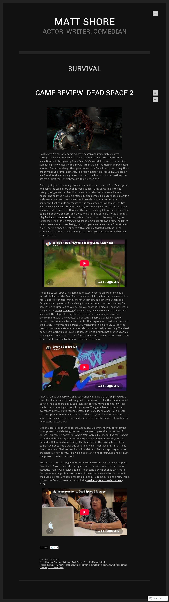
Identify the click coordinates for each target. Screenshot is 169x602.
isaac (67, 565)
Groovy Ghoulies (64, 310)
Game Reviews (54, 562)
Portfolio (87, 562)
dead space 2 (52, 565)
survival (111, 565)
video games (121, 565)
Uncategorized (98, 562)
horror (61, 565)
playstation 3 (96, 565)
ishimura (74, 565)
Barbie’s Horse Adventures (60, 217)
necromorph (84, 565)
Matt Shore (84, 21)
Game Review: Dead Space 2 (84, 93)
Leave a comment (56, 567)
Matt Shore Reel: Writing (72, 562)
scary (105, 565)
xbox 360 (43, 567)
